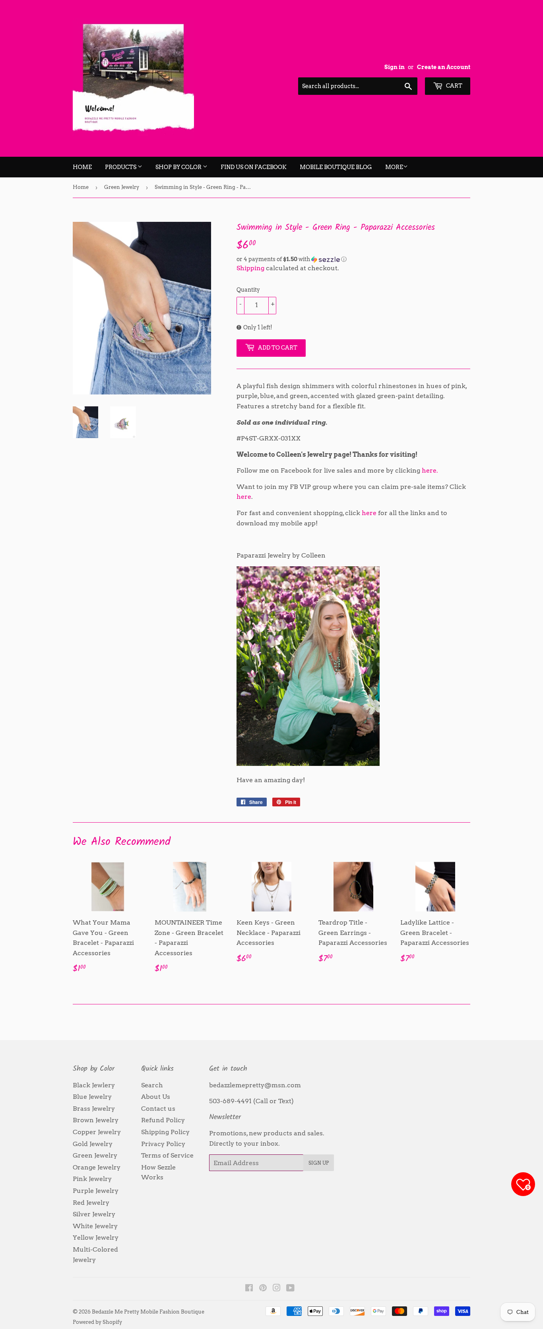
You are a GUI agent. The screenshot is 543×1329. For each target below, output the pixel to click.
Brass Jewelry (94, 1108)
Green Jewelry (121, 187)
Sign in (394, 67)
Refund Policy (163, 1120)
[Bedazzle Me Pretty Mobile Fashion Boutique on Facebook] (249, 1288)
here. (430, 470)
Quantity (248, 290)
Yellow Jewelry (95, 1237)
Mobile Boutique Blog (336, 167)
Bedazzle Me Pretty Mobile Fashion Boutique (148, 1312)
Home (82, 167)
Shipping (250, 268)
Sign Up (318, 1163)
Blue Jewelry (92, 1096)
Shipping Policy (165, 1132)
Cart (453, 86)
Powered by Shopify (97, 1322)
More (394, 167)
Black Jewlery (94, 1085)
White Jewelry (95, 1226)
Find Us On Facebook (254, 167)
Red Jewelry (91, 1202)
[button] (353, 259)
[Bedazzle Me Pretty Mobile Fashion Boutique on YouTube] (290, 1288)
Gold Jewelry (92, 1144)
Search (152, 1085)
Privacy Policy (163, 1144)
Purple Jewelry (95, 1190)
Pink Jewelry (92, 1179)
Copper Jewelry (97, 1132)
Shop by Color (179, 167)
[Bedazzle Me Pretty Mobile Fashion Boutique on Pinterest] (263, 1288)
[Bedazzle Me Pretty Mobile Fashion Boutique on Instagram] (277, 1288)
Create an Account (443, 67)
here (244, 496)
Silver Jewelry (94, 1214)
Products (121, 167)
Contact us (158, 1108)
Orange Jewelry (96, 1167)
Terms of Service (167, 1155)
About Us (155, 1096)
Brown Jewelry (95, 1120)
